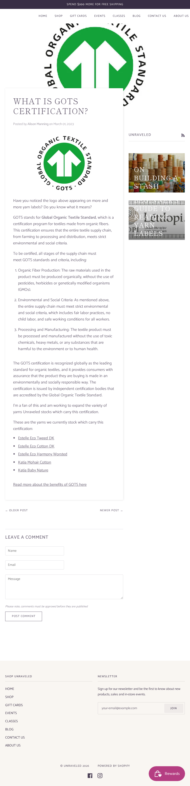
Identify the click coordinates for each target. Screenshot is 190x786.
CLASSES (11, 721)
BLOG (9, 729)
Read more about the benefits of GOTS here (50, 484)
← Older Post (16, 510)
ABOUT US (13, 745)
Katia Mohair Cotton (34, 462)
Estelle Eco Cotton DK (36, 446)
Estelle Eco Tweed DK (36, 438)
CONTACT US (15, 737)
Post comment (24, 616)
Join (173, 708)
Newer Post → (111, 510)
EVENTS (11, 713)
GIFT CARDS (14, 705)
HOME (9, 689)
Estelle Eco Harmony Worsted (42, 454)
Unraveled (73, 766)
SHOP (9, 697)
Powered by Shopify (114, 766)
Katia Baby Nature (33, 470)
